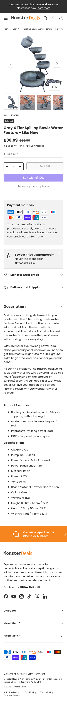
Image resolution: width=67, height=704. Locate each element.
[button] (61, 18)
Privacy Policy (46, 692)
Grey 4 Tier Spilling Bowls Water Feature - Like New (38, 29)
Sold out (44, 166)
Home (6, 29)
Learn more (43, 8)
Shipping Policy (11, 692)
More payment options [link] (33, 186)
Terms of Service (12, 695)
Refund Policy (29, 692)
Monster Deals (19, 686)
